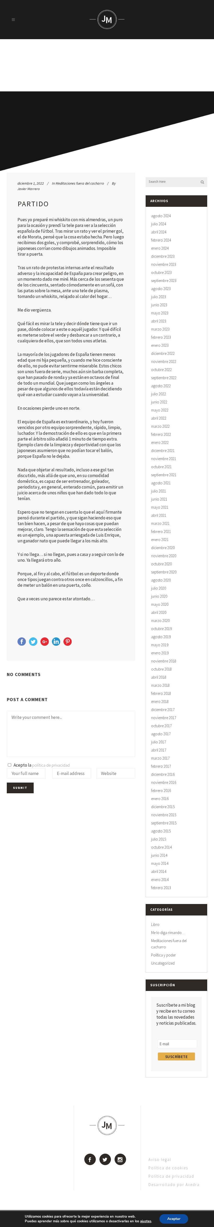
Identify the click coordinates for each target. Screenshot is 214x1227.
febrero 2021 (161, 531)
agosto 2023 (161, 288)
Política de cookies (168, 1167)
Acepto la (41, 765)
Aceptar (173, 1218)
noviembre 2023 (163, 264)
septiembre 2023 (163, 280)
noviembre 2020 (163, 555)
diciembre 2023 (163, 256)
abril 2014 (158, 871)
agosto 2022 (161, 385)
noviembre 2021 (163, 458)
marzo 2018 (160, 685)
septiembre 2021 (163, 474)
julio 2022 (158, 393)
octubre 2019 (161, 628)
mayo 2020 (159, 604)
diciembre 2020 (163, 547)
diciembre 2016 (163, 774)
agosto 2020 (161, 580)
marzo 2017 (160, 758)
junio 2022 (159, 402)
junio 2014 (159, 855)
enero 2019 (160, 652)
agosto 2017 (161, 733)
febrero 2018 (161, 693)
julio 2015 (158, 839)
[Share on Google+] (44, 644)
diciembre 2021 (163, 450)
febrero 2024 (161, 240)
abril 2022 (158, 418)
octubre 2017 (161, 725)
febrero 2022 (161, 434)
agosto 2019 (161, 636)
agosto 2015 (161, 831)
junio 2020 (159, 596)
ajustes (145, 1221)
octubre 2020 (161, 563)
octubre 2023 (161, 272)
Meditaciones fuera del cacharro (80, 183)
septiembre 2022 (163, 377)
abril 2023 (158, 321)
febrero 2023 (161, 337)
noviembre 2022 (163, 361)
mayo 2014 (159, 863)
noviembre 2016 (163, 782)
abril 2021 (158, 515)
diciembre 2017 (163, 709)
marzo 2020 (160, 620)
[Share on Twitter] (33, 644)
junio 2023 (159, 304)
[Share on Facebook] (21, 644)
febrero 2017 (161, 766)
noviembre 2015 (163, 814)
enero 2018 (160, 701)
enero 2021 (160, 539)
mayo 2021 (159, 507)
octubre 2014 (161, 847)
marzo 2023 (160, 329)
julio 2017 (158, 741)
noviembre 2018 (163, 661)
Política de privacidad (171, 1176)
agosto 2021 (161, 482)
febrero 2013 (161, 887)
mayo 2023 (159, 312)
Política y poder (163, 955)
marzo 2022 (160, 426)
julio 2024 (158, 223)
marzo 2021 (160, 523)
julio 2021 (158, 491)
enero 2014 (160, 879)
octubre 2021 (161, 466)
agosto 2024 (161, 215)
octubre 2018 (161, 669)
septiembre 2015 (163, 822)
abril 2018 (158, 677)
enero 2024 (160, 248)
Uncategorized (163, 963)
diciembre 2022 (163, 353)
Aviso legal (159, 1159)
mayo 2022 (159, 410)
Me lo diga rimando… (168, 932)
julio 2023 (158, 296)
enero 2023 (160, 345)
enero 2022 (160, 442)
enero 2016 (160, 798)
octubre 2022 (161, 369)
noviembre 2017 (163, 717)
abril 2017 (158, 750)
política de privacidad (51, 765)
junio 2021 (159, 499)
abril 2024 (158, 232)
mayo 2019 (159, 644)
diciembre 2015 (163, 806)
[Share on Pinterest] (67, 644)
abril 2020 (158, 612)
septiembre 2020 (163, 572)
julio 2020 (158, 588)
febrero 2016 (161, 790)
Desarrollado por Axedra (174, 1184)
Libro (155, 924)
